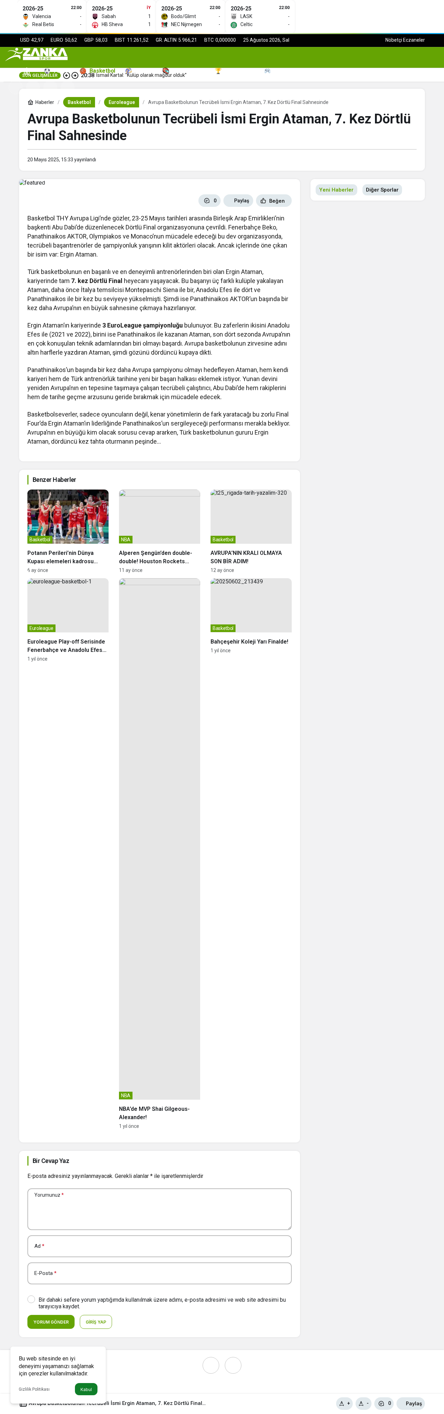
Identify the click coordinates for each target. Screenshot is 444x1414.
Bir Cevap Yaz (51, 1160)
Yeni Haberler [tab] (336, 190)
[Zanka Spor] (36, 53)
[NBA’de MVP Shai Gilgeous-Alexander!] (159, 853)
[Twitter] (233, 1365)
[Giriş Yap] (68, 87)
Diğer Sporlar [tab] (382, 190)
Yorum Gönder (51, 1322)
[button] (50, 87)
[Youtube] (211, 1365)
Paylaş (414, 1403)
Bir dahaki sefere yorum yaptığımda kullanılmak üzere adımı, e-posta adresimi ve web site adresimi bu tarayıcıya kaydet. (162, 1303)
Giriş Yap (96, 1322)
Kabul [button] (86, 1389)
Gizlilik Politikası (34, 1389)
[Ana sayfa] (27, 71)
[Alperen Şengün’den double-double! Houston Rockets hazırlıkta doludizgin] (159, 531)
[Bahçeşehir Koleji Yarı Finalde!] (251, 853)
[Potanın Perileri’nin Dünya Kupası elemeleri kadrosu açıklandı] (68, 531)
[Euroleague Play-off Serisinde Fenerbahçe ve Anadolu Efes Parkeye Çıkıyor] (68, 853)
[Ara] (33, 87)
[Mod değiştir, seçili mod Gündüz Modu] (16, 87)
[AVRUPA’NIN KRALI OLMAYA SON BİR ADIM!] (251, 531)
